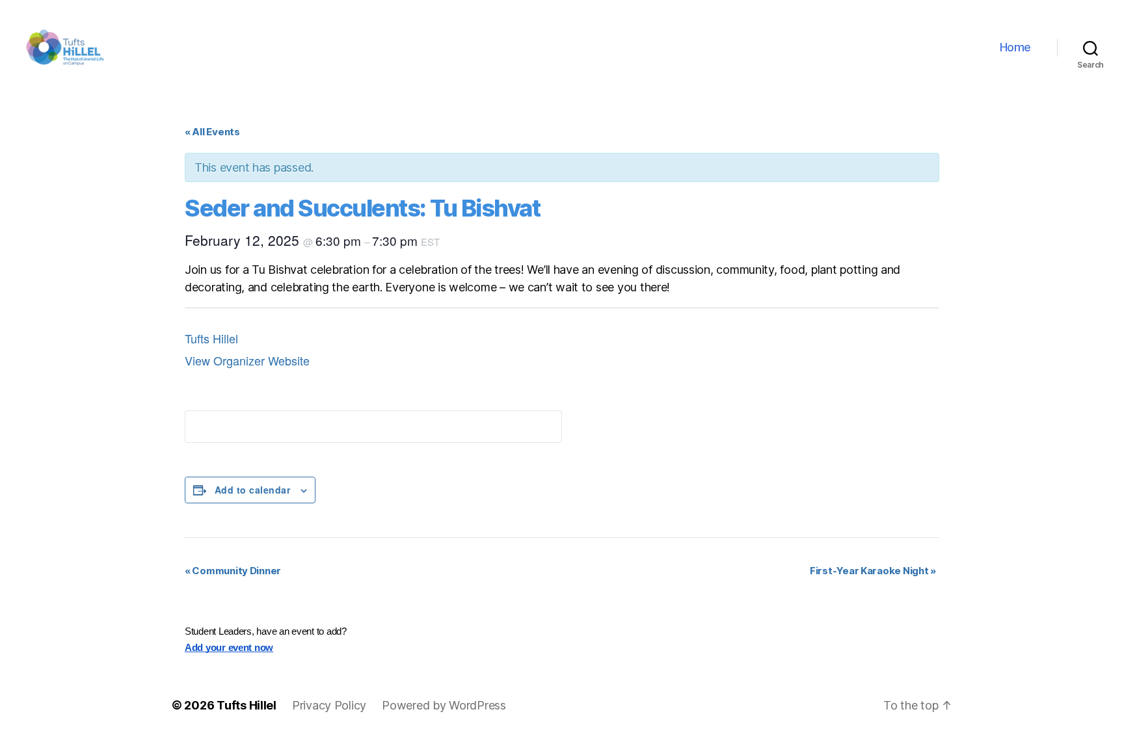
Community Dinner (233, 570)
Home (1015, 47)
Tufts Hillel (211, 338)
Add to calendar (252, 489)
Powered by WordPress (444, 705)
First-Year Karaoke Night (873, 570)
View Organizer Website (247, 360)
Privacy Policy (329, 705)
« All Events (212, 132)
